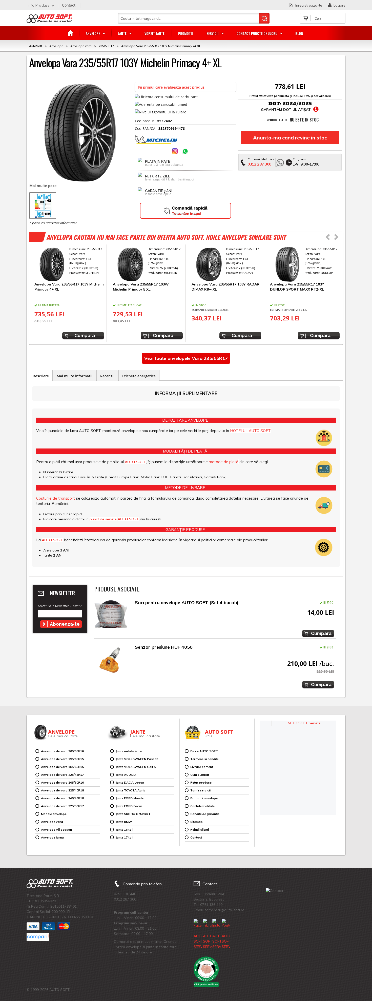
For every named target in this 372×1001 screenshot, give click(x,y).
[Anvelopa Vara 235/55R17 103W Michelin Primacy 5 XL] (147, 264)
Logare (339, 5)
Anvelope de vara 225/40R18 (62, 790)
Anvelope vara (52, 822)
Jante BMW (124, 822)
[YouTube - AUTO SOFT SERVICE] (226, 934)
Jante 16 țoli (124, 829)
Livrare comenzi (202, 767)
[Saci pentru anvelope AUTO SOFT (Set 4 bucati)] (111, 615)
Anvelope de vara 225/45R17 (62, 775)
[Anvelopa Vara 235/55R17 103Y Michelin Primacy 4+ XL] (69, 264)
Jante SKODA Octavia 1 (133, 814)
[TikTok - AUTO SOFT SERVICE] (207, 934)
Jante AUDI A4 (126, 775)
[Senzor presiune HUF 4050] (111, 660)
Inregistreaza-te (308, 5)
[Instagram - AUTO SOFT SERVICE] (216, 934)
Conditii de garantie (204, 814)
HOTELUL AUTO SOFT (250, 430)
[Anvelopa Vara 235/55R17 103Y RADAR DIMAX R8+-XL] (226, 264)
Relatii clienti (199, 829)
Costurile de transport (55, 498)
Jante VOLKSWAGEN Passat (137, 759)
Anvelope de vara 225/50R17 (62, 806)
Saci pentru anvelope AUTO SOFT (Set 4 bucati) (186, 602)
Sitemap (196, 822)
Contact (68, 5)
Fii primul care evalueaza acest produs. (171, 87)
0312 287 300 (259, 164)
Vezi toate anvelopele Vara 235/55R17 (186, 358)
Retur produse (201, 782)
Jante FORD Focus (129, 806)
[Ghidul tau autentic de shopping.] (38, 937)
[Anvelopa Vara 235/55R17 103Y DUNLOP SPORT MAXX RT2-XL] (305, 264)
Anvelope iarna (52, 837)
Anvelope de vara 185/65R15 (62, 767)
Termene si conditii (204, 759)
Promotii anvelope (204, 798)
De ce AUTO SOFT (204, 751)
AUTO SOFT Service (304, 723)
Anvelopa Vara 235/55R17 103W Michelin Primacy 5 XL (141, 287)
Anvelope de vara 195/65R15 (62, 759)
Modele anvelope (54, 814)
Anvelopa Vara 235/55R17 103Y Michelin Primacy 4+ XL (69, 287)
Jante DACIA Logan (130, 782)
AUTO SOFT (49, 20)
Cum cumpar (199, 775)
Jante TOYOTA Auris (130, 790)
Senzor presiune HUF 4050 (164, 647)
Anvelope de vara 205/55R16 (62, 751)
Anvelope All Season (56, 829)
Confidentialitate (202, 806)
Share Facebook (165, 151)
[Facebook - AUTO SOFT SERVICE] (198, 934)
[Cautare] (264, 18)
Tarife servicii (200, 790)
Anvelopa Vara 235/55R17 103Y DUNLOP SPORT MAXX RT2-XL (297, 287)
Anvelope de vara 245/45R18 (62, 798)
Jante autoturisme (129, 751)
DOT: (274, 103)
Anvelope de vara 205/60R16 (62, 782)
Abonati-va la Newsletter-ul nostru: (60, 606)
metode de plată (223, 461)
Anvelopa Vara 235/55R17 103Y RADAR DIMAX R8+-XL (225, 287)
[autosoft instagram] (175, 151)
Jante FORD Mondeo (131, 798)
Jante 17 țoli (124, 837)
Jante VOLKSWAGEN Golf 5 (136, 767)
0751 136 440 (125, 894)
